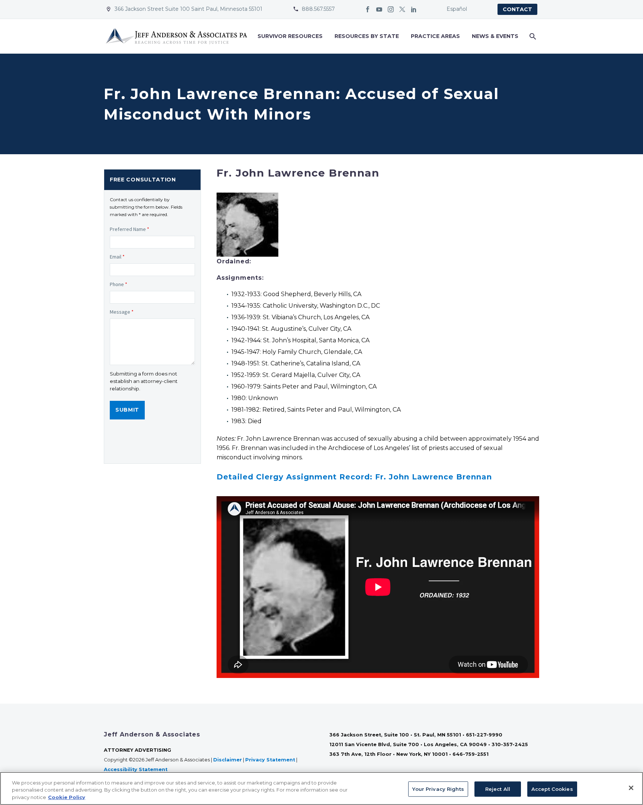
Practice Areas (435, 36)
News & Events (495, 36)
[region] (321, 788)
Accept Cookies (552, 789)
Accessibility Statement (136, 769)
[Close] (631, 788)
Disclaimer (227, 760)
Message (122, 311)
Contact (517, 9)
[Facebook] (368, 9)
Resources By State (367, 36)
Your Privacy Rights (438, 789)
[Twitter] (402, 9)
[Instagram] (391, 9)
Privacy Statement (270, 760)
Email (117, 256)
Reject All (497, 789)
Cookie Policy (66, 797)
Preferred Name (129, 229)
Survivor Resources (290, 36)
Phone (118, 284)
